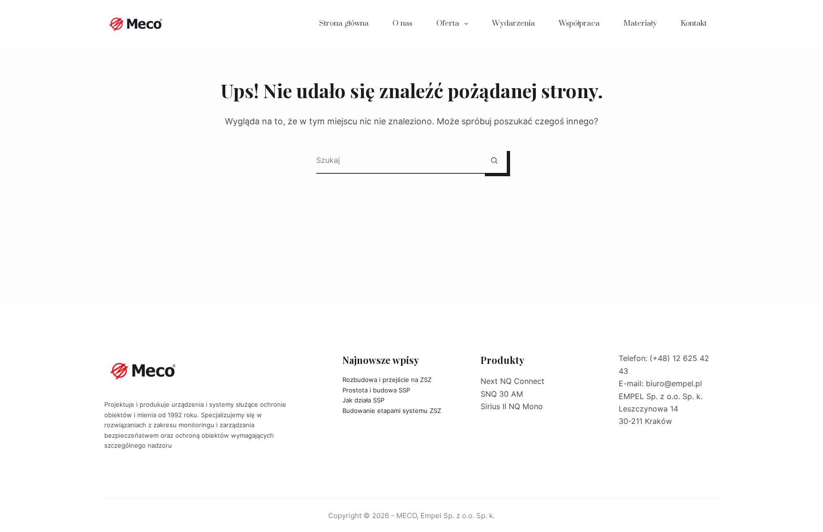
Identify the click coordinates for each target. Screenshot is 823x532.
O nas (402, 23)
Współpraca (579, 23)
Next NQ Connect (512, 381)
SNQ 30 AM (502, 394)
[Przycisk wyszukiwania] (494, 160)
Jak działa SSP (363, 400)
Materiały (640, 23)
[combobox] (399, 160)
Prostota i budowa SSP (376, 390)
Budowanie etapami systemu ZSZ (391, 410)
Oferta (447, 23)
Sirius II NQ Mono (512, 406)
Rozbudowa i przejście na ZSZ (387, 379)
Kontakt (694, 23)
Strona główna (344, 23)
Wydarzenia (513, 23)
